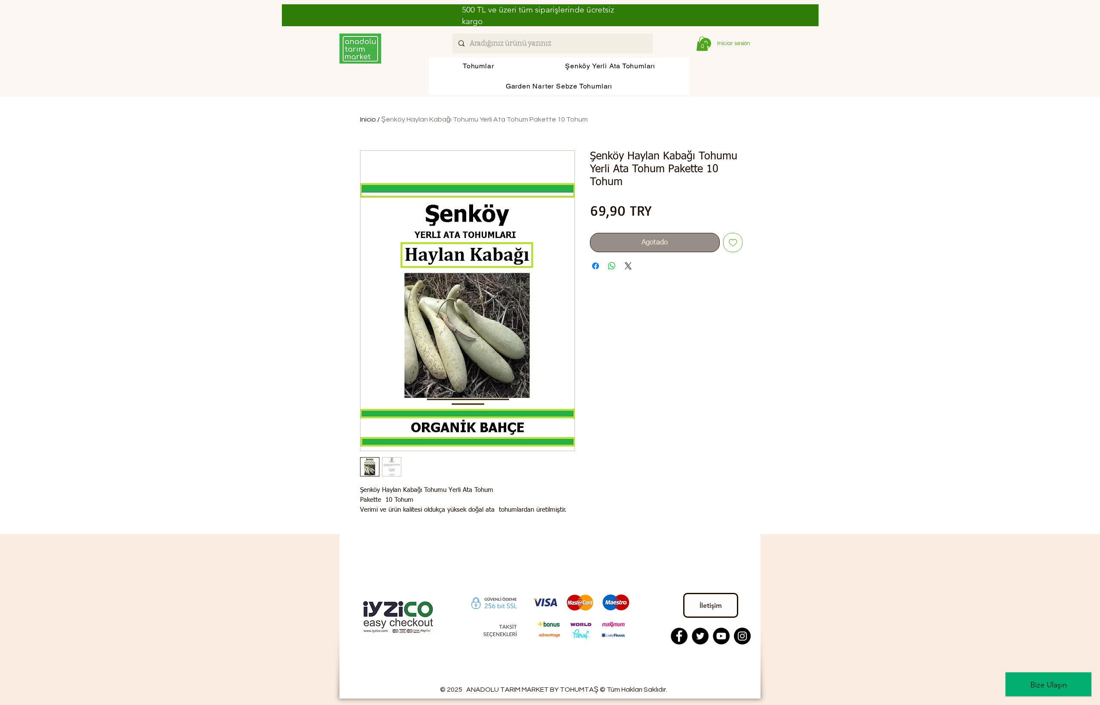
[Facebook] (679, 636)
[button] (702, 44)
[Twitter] (700, 636)
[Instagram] (742, 636)
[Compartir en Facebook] (595, 266)
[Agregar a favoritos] (733, 243)
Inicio (368, 119)
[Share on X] (628, 266)
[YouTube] (721, 636)
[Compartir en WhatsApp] (612, 266)
